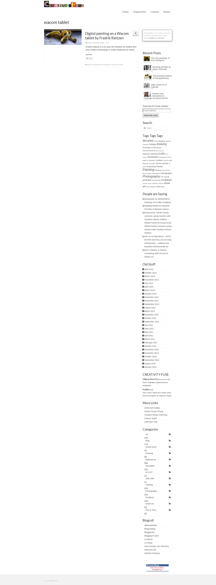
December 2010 (151, 349)
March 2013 (149, 290)
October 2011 (150, 318)
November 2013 (151, 280)
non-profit (152, 163)
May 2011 (148, 332)
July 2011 (148, 325)
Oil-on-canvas (162, 163)
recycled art (156, 180)
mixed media (168, 160)
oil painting (150, 167)
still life (161, 183)
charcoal (145, 144)
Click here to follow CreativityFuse (157, 568)
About (166, 11)
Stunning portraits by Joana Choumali (161, 68)
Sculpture (149, 497)
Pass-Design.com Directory (156, 546)
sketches (155, 183)
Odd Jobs (149, 478)
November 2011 (151, 315)
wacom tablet (119, 64)
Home (126, 11)
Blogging (162, 141)
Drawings (147, 147)
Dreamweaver (156, 148)
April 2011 (148, 335)
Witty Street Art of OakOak (159, 86)
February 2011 (150, 342)
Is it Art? (149, 472)
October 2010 (150, 356)
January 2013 (150, 294)
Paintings (158, 170)
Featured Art (139, 11)
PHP (162, 177)
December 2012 (151, 297)
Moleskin (145, 163)
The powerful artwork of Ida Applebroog (162, 77)
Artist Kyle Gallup (152, 408)
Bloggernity (149, 532)
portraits (147, 180)
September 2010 (151, 360)
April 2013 (148, 287)
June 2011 (149, 329)
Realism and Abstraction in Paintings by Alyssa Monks (156, 96)
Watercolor (160, 187)
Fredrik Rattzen (107, 64)
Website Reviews (152, 553)
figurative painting (150, 154)
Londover (148, 539)
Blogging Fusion (151, 536)
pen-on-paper (147, 173)
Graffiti (161, 153)
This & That (150, 510)
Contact (155, 11)
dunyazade (149, 199)
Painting (102, 42)
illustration (153, 157)
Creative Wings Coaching (155, 415)
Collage (152, 144)
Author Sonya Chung (153, 411)
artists (156, 141)
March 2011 (149, 339)
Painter (159, 166)
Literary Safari (150, 418)
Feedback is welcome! (156, 38)
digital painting (98, 64)
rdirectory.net (150, 550)
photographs (166, 173)
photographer (156, 173)
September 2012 (151, 304)
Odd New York (150, 422)
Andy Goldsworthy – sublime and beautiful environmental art (158, 243)
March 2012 (149, 311)
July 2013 (148, 283)
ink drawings (151, 160)
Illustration (150, 466)
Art (146, 434)
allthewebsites (150, 525)
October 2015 (150, 273)
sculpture (166, 179)
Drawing (149, 453)
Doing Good (150, 447)
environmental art (149, 151)
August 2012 (150, 308)
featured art (96, 42)
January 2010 (150, 367)
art (144, 140)
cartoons (168, 141)
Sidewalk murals (147, 183)
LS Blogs (148, 543)
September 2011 (151, 322)
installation (159, 160)
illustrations (163, 157)
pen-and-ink (166, 170)
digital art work (90, 64)
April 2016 (148, 269)
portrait (166, 177)
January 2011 (150, 346)
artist (150, 140)
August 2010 (150, 363)
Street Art (149, 504)
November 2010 (151, 353)
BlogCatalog (149, 529)
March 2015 (149, 276)
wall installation (151, 187)
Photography (151, 176)
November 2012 (151, 301)
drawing (162, 144)
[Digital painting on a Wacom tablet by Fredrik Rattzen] (63, 37)
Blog (147, 441)
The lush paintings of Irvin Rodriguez (160, 59)
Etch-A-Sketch (160, 150)
